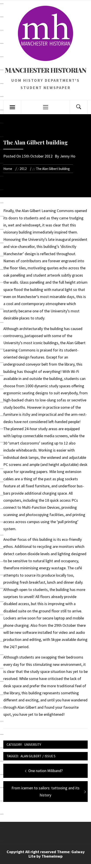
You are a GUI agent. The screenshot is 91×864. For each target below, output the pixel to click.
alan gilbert (31, 756)
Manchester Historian (45, 70)
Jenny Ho (67, 156)
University (32, 744)
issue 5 (50, 756)
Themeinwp (52, 856)
